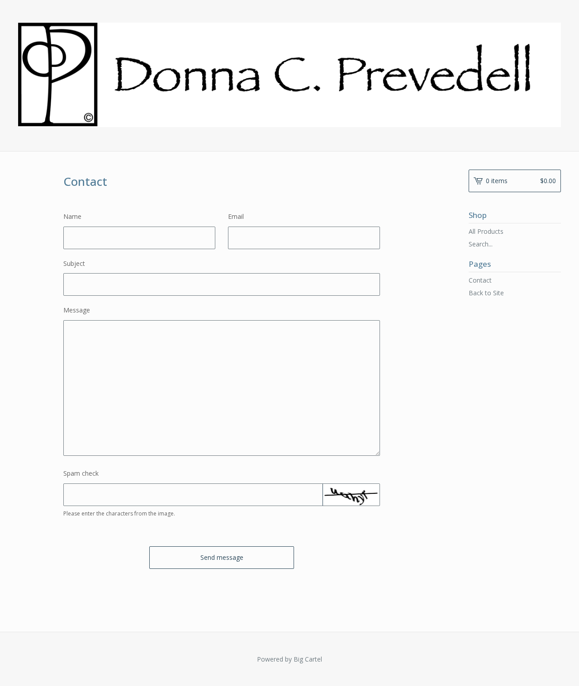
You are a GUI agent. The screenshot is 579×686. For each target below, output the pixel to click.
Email (236, 216)
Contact (480, 280)
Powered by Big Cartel (289, 659)
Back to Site (486, 293)
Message (76, 310)
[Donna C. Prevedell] (289, 75)
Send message (221, 557)
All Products (486, 231)
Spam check (81, 473)
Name (72, 216)
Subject (74, 263)
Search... (481, 244)
